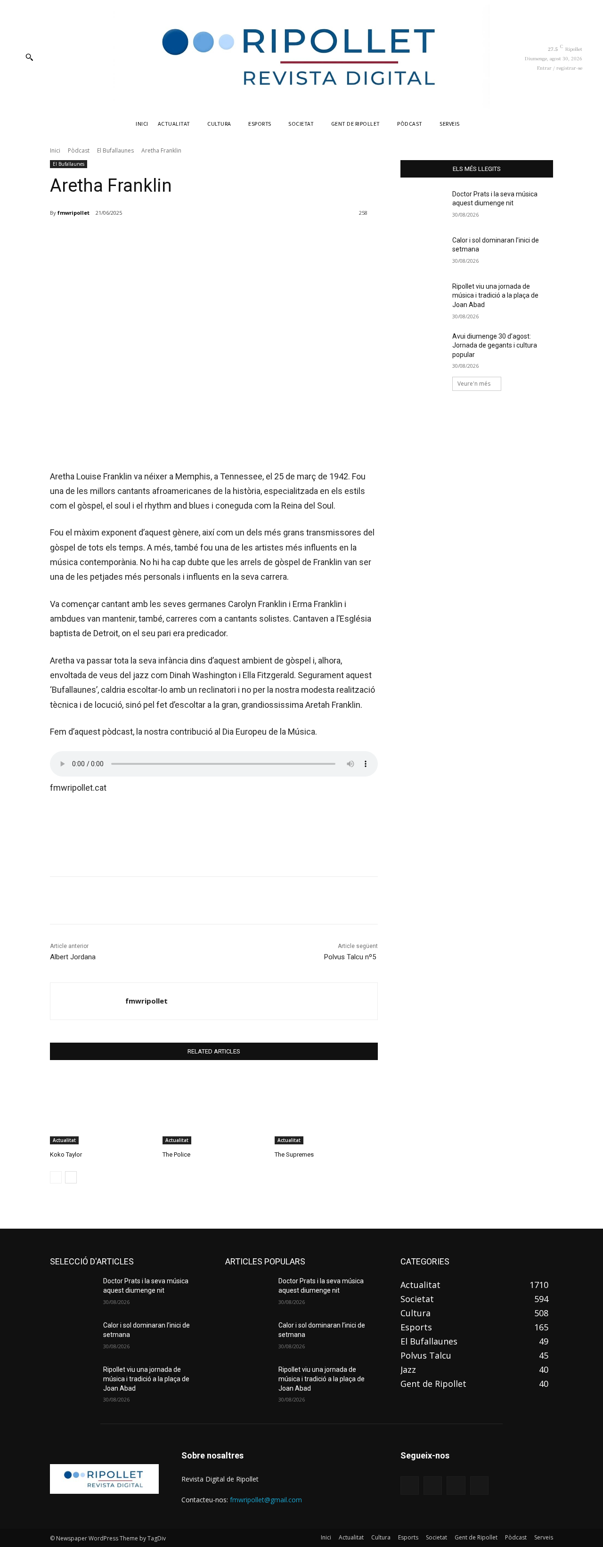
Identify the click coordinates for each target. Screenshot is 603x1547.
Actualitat (64, 1140)
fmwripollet (73, 212)
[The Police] (214, 1108)
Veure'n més (473, 384)
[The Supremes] (326, 1108)
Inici (55, 150)
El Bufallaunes (115, 150)
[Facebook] (129, 237)
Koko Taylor (66, 1154)
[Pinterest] (172, 237)
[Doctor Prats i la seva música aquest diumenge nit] (423, 206)
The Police (176, 1154)
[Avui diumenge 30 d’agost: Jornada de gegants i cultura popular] (423, 348)
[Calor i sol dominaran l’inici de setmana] (423, 252)
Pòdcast (79, 150)
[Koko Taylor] (101, 1108)
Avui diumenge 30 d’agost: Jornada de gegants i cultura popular (494, 345)
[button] (29, 57)
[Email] (215, 237)
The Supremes (294, 1154)
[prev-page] (56, 1177)
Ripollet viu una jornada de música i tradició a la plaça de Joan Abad (495, 295)
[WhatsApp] (194, 237)
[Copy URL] (259, 237)
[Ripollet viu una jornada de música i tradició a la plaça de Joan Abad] (423, 298)
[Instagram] (433, 1485)
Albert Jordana (73, 957)
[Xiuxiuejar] (479, 1485)
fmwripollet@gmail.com (266, 1499)
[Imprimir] (237, 237)
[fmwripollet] (87, 1001)
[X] (150, 237)
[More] (281, 237)
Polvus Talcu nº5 (351, 957)
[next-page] (71, 1177)
